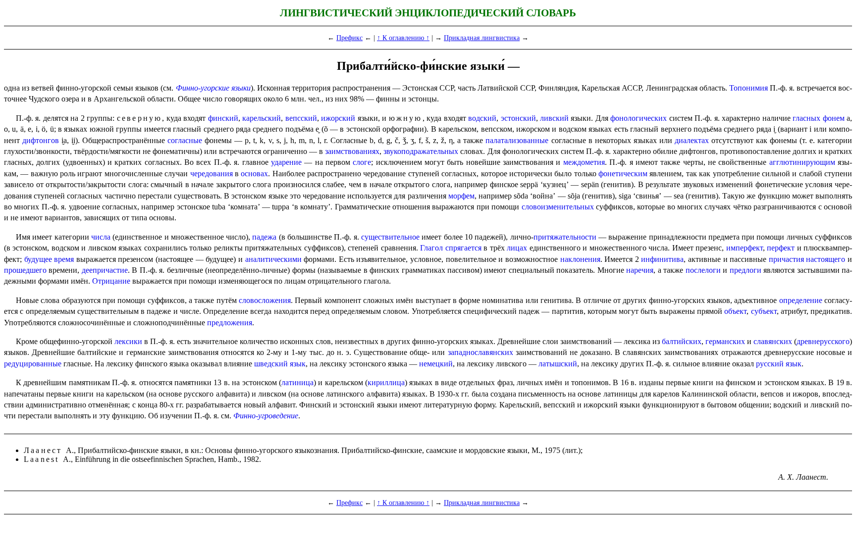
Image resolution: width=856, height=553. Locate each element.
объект (735, 311)
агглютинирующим (802, 162)
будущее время (49, 259)
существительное (390, 237)
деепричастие (105, 270)
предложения (229, 322)
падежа (264, 237)
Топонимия (748, 88)
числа (100, 237)
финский (223, 118)
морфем (461, 196)
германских (725, 341)
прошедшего (25, 270)
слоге (362, 162)
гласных (806, 118)
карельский (261, 118)
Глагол (431, 248)
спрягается (463, 248)
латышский (557, 363)
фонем (834, 118)
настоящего (825, 259)
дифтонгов (40, 140)
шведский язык (280, 363)
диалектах (692, 140)
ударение (286, 162)
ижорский (338, 118)
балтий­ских (681, 341)
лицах (517, 248)
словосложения (265, 300)
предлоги (745, 270)
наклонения (580, 259)
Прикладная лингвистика (482, 38)
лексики (128, 341)
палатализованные (516, 140)
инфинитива (662, 259)
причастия (786, 259)
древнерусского (823, 341)
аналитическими (273, 259)
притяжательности (565, 237)
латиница (297, 382)
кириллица (386, 382)
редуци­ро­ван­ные (32, 363)
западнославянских (480, 352)
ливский (554, 118)
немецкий (436, 363)
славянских (772, 341)
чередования (211, 173)
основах (254, 173)
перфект (781, 248)
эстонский (518, 118)
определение (800, 300)
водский (482, 118)
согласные (184, 140)
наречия (639, 270)
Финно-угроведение (265, 415)
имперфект (744, 248)
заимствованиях (352, 151)
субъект (764, 311)
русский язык (779, 363)
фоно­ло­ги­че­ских (638, 118)
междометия (584, 162)
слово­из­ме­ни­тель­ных (558, 206)
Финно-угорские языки (213, 88)
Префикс (349, 38)
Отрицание (111, 281)
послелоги (703, 270)
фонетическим (622, 173)
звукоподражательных (420, 151)
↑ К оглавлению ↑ (403, 38)
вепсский (301, 118)
